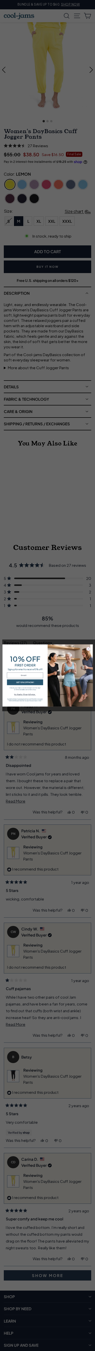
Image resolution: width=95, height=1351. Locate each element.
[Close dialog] (88, 649)
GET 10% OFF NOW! (25, 682)
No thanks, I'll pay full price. (25, 694)
